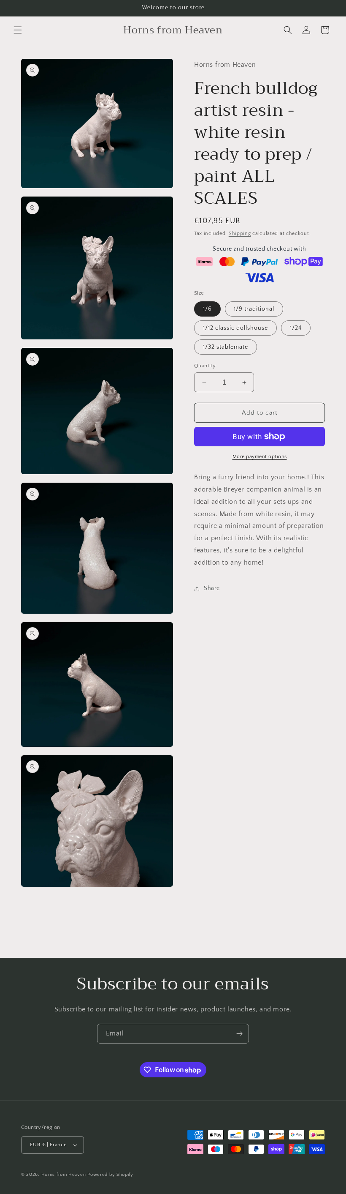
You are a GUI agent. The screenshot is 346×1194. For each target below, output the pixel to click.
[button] (17, 30)
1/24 (296, 328)
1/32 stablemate (225, 347)
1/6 (207, 309)
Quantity (205, 366)
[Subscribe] (239, 1034)
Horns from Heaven (63, 1174)
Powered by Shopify (110, 1174)
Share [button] (212, 588)
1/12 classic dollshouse (235, 328)
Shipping (240, 233)
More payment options (259, 456)
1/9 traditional (254, 309)
